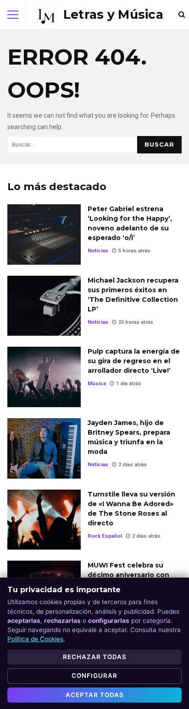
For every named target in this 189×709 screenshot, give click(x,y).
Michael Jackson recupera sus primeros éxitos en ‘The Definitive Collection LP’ (44, 306)
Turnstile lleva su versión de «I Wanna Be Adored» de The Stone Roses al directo (44, 520)
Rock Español (105, 536)
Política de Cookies (35, 639)
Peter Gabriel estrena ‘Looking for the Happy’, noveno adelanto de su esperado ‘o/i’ (44, 234)
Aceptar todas (95, 694)
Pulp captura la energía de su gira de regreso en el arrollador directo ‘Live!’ (44, 377)
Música (97, 384)
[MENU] (12, 14)
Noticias (98, 251)
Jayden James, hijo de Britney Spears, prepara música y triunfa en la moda (44, 448)
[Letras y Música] (98, 14)
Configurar (94, 675)
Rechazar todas (95, 656)
